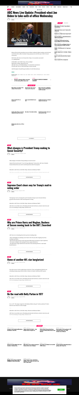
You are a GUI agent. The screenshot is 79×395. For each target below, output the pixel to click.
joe (24, 74)
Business (12, 6)
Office (35, 74)
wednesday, (14, 75)
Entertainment (18, 6)
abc (19, 74)
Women (55, 6)
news (29, 74)
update (48, 74)
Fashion (23, 6)
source (13, 71)
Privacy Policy (65, 6)
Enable (61, 389)
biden (22, 74)
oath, (32, 74)
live (26, 74)
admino (13, 19)
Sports (47, 6)
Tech (51, 6)
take (45, 74)
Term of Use (59, 6)
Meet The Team (39, 9)
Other (40, 6)
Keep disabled (62, 391)
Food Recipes (32, 6)
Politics (43, 6)
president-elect (40, 74)
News (36, 6)
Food (27, 6)
